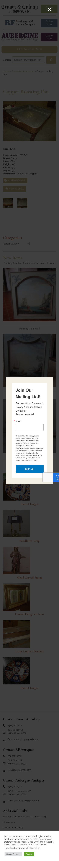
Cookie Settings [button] (13, 854)
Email (18, 421)
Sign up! (29, 468)
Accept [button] (29, 854)
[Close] (49, 9)
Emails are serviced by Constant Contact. (28, 458)
